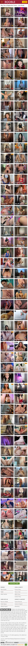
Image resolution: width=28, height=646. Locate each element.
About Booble (3, 589)
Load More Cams (14, 583)
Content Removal (18, 601)
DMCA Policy (17, 594)
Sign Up (24, 2)
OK (25, 644)
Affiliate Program (4, 606)
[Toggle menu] (2, 2)
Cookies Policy (18, 596)
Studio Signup (4, 604)
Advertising (17, 606)
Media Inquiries (4, 594)
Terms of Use (17, 591)
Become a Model (4, 601)
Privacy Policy (18, 589)
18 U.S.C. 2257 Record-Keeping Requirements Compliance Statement (13, 639)
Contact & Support (18, 604)
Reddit (2, 591)
